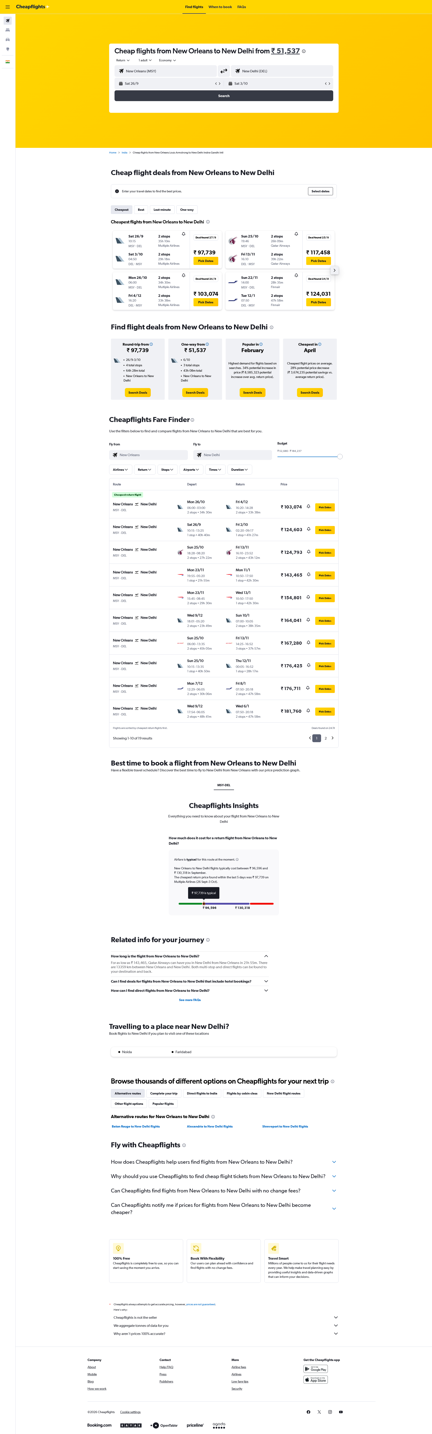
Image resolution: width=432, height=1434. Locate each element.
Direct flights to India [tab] (202, 1093)
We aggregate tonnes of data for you (141, 1325)
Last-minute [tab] (162, 209)
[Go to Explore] (8, 48)
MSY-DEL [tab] (223, 785)
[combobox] (123, 60)
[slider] (340, 456)
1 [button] (316, 738)
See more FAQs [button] (190, 1000)
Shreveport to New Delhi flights (285, 1126)
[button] (8, 7)
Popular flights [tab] (163, 1103)
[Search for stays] (8, 30)
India (124, 152)
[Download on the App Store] (316, 1380)
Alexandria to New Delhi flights (210, 1126)
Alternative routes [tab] (128, 1093)
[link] (138, 392)
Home (112, 152)
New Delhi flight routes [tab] (283, 1093)
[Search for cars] (8, 39)
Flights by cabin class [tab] (242, 1093)
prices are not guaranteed (200, 1304)
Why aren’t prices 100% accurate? (139, 1334)
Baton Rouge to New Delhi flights (136, 1126)
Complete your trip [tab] (164, 1093)
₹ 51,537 (285, 51)
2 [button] (326, 738)
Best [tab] (141, 209)
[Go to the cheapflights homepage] (33, 7)
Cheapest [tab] (121, 209)
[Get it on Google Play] (316, 1369)
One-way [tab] (187, 209)
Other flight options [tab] (129, 1103)
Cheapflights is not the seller (135, 1317)
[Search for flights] (8, 20)
